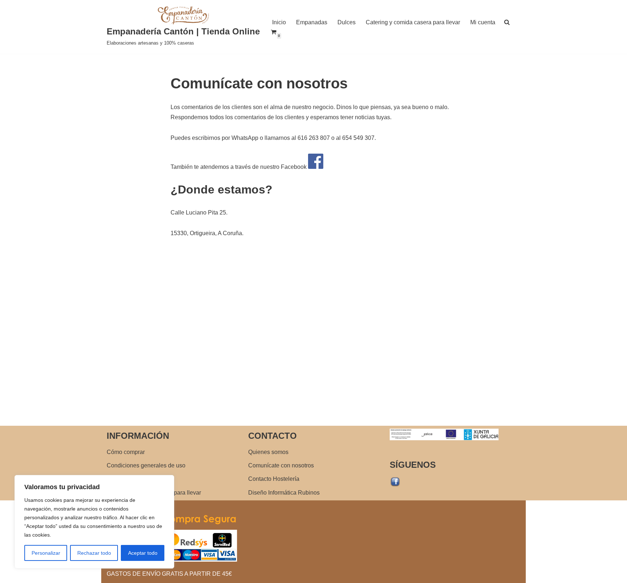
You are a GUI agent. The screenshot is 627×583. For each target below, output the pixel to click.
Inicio (279, 22)
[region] (94, 522)
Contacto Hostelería (273, 479)
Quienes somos (268, 452)
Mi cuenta (482, 22)
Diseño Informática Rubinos (284, 493)
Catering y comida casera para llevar (413, 22)
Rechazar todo (94, 553)
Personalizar (46, 553)
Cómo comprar (126, 452)
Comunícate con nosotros (281, 465)
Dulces (346, 22)
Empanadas (311, 22)
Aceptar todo (142, 553)
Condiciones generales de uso (146, 465)
